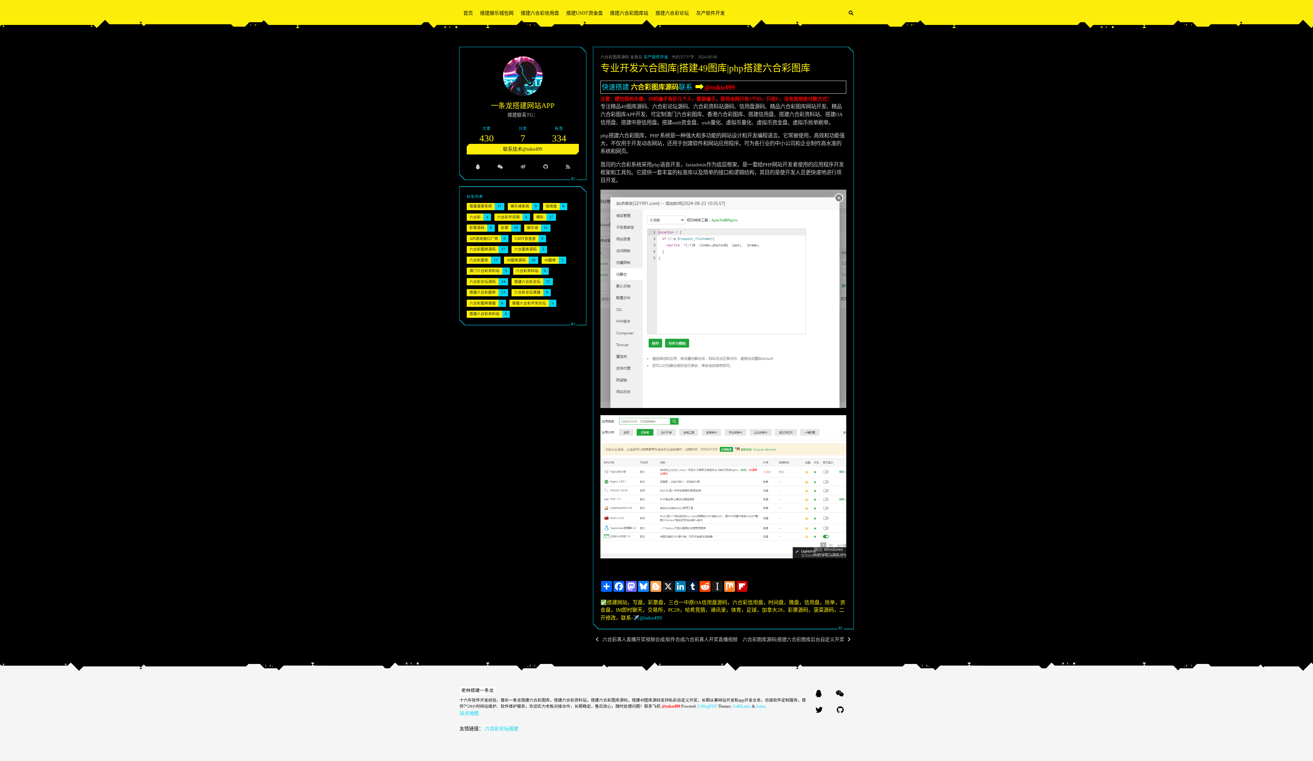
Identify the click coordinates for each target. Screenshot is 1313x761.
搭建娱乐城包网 (497, 13)
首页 (468, 13)
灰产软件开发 (710, 13)
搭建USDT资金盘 (584, 13)
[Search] (851, 13)
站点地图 (469, 713)
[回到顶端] (872, 747)
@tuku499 (719, 87)
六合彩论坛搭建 (501, 728)
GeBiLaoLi (742, 706)
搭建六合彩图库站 (629, 13)
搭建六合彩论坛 (672, 13)
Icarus (761, 706)
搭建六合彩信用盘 (540, 13)
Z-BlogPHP (707, 706)
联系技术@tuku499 (522, 149)
